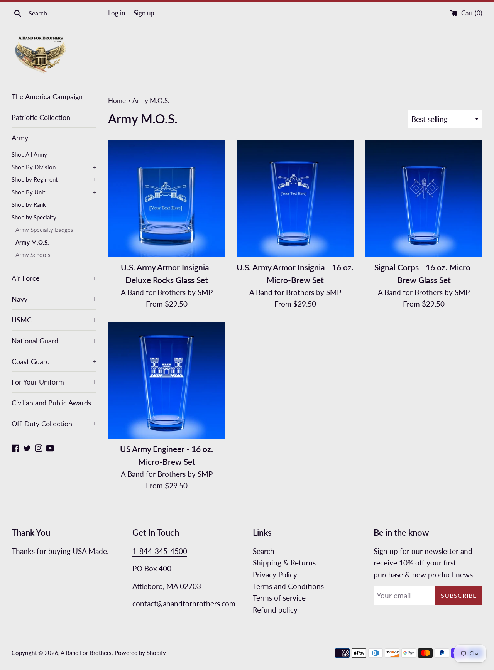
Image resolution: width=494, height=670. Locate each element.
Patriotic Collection (41, 117)
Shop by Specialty (54, 217)
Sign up (144, 13)
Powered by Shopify (140, 652)
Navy (54, 299)
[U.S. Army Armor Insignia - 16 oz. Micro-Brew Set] (295, 198)
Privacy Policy (275, 574)
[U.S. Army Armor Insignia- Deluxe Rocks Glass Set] (166, 198)
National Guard (54, 340)
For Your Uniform (54, 382)
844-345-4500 (163, 551)
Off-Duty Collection (54, 423)
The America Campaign (47, 96)
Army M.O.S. (32, 242)
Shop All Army (29, 154)
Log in (116, 13)
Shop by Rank (29, 204)
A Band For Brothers (86, 652)
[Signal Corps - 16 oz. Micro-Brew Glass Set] (423, 198)
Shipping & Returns (284, 562)
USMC (54, 320)
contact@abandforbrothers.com (183, 603)
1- (135, 551)
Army (54, 137)
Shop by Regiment (54, 179)
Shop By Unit (54, 192)
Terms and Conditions (288, 586)
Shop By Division (54, 167)
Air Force (54, 278)
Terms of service (279, 597)
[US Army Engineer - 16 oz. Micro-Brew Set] (166, 380)
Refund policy (275, 609)
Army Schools (33, 254)
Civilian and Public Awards (51, 402)
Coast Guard (54, 361)
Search (263, 551)
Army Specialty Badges (44, 229)
